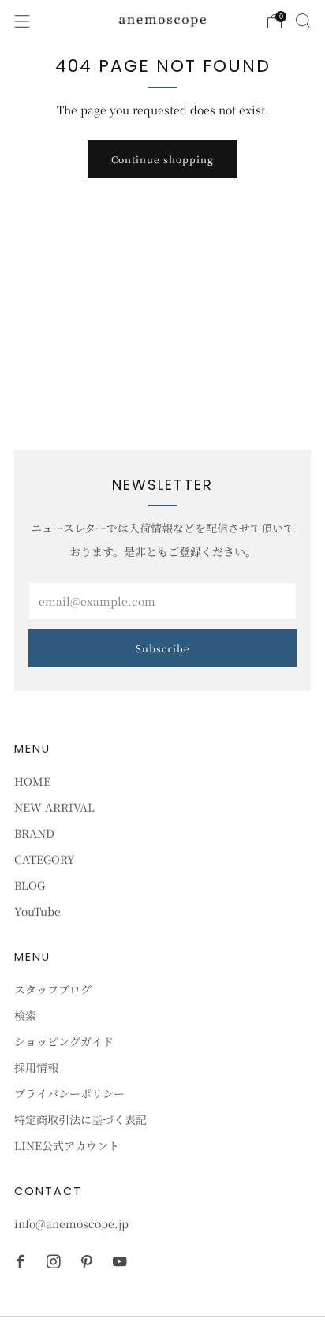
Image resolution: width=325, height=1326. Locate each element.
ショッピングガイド (64, 1041)
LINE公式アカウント (66, 1145)
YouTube (37, 911)
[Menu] (22, 21)
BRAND (34, 833)
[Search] (303, 20)
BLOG (29, 885)
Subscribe (163, 648)
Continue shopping (162, 159)
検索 (25, 1015)
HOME (32, 781)
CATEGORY (44, 859)
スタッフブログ (53, 989)
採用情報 (36, 1067)
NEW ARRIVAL (54, 807)
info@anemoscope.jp (71, 1223)
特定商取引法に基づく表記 (80, 1119)
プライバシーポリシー (69, 1093)
